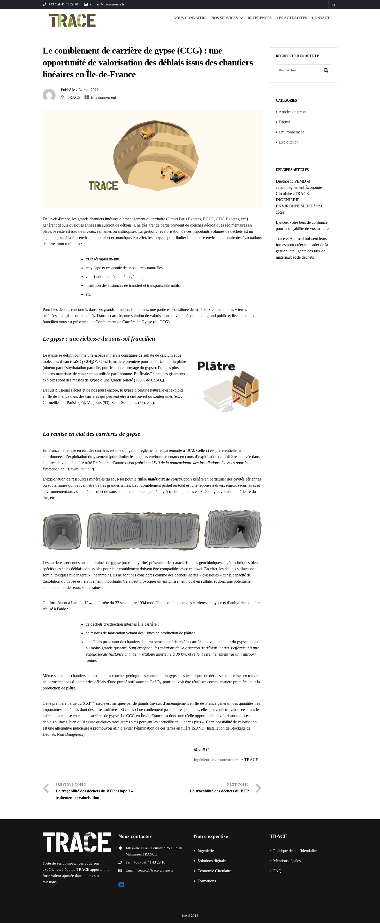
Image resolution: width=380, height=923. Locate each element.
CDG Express (227, 219)
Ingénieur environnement (214, 759)
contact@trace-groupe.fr (107, 4)
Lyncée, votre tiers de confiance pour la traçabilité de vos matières (303, 225)
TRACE (74, 97)
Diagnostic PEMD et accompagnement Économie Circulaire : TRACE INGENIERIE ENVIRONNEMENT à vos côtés (299, 196)
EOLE (208, 219)
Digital (284, 122)
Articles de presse (293, 112)
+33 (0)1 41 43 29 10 (63, 4)
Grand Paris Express (184, 219)
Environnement (103, 97)
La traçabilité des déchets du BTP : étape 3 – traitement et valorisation (94, 794)
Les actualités (292, 18)
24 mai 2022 (88, 90)
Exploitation (289, 142)
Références (260, 18)
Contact (321, 18)
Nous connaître (190, 18)
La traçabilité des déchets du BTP (219, 791)
